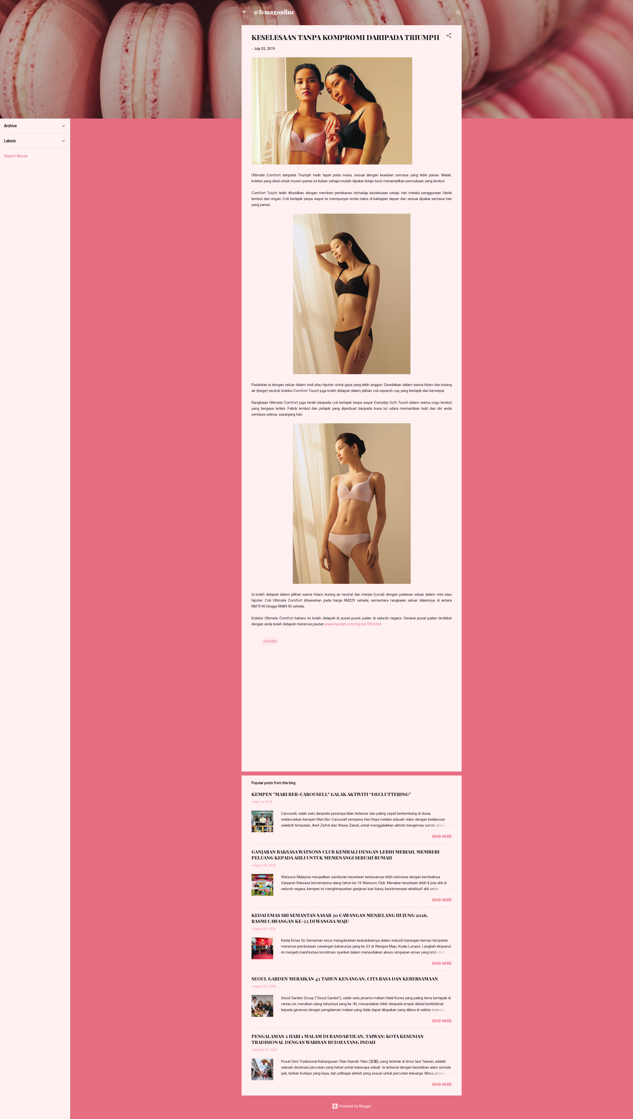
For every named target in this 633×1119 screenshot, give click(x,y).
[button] (449, 36)
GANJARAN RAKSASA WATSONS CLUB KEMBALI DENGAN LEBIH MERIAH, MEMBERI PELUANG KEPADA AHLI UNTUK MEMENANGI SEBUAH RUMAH (345, 855)
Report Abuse (16, 156)
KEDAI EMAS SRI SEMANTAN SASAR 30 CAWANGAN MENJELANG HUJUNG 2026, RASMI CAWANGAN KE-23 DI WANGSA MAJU (339, 918)
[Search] (459, 13)
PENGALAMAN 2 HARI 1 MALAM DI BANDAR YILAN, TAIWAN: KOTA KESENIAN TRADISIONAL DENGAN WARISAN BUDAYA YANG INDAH (337, 1039)
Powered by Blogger (354, 1106)
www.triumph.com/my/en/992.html (353, 624)
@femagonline (273, 12)
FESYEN (270, 641)
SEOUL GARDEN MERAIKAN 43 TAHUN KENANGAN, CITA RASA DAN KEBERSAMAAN (344, 979)
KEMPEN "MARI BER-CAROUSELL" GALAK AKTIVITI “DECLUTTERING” (331, 794)
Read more (442, 836)
